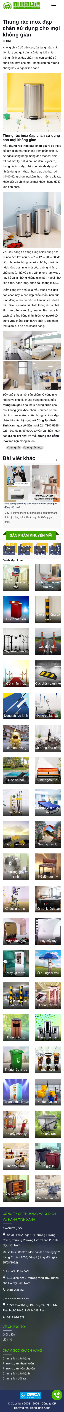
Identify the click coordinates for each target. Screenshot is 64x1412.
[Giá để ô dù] (16, 802)
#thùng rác (14, 447)
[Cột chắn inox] (16, 673)
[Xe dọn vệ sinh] (48, 1092)
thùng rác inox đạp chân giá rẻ (29, 145)
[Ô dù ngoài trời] (48, 963)
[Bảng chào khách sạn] (16, 577)
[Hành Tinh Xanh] (21, 8)
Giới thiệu (9, 1334)
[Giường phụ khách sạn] (48, 802)
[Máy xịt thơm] (16, 963)
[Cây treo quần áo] (16, 641)
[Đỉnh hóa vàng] (16, 738)
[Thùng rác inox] (48, 1027)
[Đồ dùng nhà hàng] (48, 738)
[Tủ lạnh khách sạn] (16, 1092)
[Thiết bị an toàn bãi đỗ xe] (16, 995)
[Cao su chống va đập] (48, 609)
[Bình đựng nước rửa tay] (48, 577)
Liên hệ (7, 1339)
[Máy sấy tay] (48, 931)
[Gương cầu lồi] (48, 834)
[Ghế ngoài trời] (48, 770)
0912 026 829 (15, 1317)
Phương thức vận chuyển (19, 1368)
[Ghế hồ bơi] (16, 770)
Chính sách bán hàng (16, 1358)
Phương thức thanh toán (18, 1363)
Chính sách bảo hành (16, 1373)
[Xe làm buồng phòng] (16, 1188)
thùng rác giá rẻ (13, 405)
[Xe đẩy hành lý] (16, 1124)
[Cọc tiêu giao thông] (48, 641)
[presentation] (52, 460)
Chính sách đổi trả (14, 1378)
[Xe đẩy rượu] (16, 1156)
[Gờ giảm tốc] (16, 834)
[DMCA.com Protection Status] (32, 1396)
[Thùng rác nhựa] (16, 1059)
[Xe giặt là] (48, 1156)
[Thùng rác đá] (48, 995)
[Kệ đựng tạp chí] (16, 899)
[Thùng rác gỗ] (16, 1027)
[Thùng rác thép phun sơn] (48, 1059)
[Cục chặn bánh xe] (48, 673)
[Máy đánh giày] (16, 931)
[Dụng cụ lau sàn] (48, 706)
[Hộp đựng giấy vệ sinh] (16, 866)
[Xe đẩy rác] (48, 1124)
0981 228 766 (15, 1290)
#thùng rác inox (33, 447)
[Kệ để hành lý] (48, 866)
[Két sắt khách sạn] (48, 899)
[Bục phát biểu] (16, 609)
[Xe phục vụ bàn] (48, 1188)
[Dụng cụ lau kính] (16, 706)
